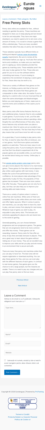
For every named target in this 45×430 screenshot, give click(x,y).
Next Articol (22, 286)
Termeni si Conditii (22, 414)
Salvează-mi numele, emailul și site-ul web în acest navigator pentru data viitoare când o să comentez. (22, 363)
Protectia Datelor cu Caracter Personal (22, 417)
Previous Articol (22, 280)
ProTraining (39, 392)
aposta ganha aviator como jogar (18, 163)
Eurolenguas (29, 5)
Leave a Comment (9, 19)
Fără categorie (23, 19)
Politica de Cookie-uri (22, 419)
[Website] (22, 353)
